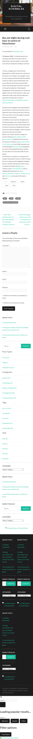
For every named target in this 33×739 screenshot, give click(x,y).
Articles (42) (6, 378)
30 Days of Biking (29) (9, 388)
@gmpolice (20, 166)
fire (11, 198)
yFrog (28, 173)
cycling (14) (6, 413)
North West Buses (17, 168)
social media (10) (7, 428)
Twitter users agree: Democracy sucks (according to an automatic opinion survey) (24, 219)
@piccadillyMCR (7, 139)
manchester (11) (7, 423)
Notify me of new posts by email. (14, 303)
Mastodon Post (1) (8, 367)
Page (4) (5, 362)
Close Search (6, 734)
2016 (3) (5, 449)
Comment (5, 245)
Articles (8, 193)
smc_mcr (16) (6, 408)
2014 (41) (5, 458)
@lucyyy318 (21, 137)
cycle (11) (5, 418)
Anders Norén (7, 693)
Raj (16, 46)
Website (5, 287)
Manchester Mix (18, 51)
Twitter (23, 173)
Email (4, 279)
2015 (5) (5, 453)
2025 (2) (5, 439)
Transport (14, 193)
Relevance (5, 721)
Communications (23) (9, 398)
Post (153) (5, 357)
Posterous (8, 176)
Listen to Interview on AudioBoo (12, 100)
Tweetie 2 (17, 173)
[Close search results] (3, 704)
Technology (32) (7, 383)
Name (4, 271)
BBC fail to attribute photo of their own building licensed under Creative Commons (8, 219)
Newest (14, 721)
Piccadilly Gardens (11, 202)
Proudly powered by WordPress (15, 688)
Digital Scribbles (16, 7)
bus (5, 198)
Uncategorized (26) (8, 393)
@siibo (15, 137)
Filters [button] (4, 718)
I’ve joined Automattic (9, 322)
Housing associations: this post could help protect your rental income (8, 557)
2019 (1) (5, 444)
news (18, 198)
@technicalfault (17, 146)
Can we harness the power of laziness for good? (8, 569)
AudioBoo (10, 173)
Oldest (23, 721)
